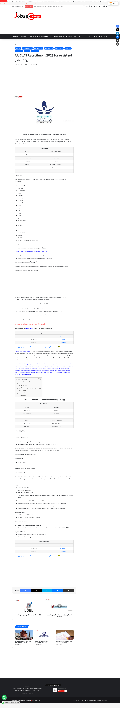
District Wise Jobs (46, 36)
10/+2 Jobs (22, 45)
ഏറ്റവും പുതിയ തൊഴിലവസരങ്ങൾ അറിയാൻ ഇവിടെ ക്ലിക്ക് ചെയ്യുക (37, 347)
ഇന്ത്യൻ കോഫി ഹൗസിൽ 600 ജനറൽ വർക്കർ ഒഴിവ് (23, 642)
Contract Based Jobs (27, 48)
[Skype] (47, 590)
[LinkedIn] (117, 33)
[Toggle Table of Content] (39, 379)
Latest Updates (58, 36)
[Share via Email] (68, 590)
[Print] (117, 44)
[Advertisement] (76, 21)
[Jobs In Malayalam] (27, 16)
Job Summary (22, 383)
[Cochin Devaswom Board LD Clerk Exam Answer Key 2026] (65, 635)
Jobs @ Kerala (19, 51)
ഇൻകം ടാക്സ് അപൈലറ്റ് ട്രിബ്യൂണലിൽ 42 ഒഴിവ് (41, 642)
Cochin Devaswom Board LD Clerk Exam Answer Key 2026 (33, 1)
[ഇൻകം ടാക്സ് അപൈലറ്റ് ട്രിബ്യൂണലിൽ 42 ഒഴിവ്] (44, 635)
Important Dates (22, 393)
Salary (20, 387)
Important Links (22, 395)
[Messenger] (57, 590)
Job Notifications (33, 36)
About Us (68, 36)
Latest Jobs (23, 36)
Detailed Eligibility (23, 385)
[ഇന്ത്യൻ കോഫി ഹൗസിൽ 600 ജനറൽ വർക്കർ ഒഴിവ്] (24, 635)
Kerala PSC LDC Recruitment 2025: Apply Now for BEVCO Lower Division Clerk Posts (53, 6)
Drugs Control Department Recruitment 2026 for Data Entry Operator (66, 1)
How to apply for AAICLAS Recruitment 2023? (29, 392)
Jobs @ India (68, 48)
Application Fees (22, 390)
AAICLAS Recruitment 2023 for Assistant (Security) (28, 382)
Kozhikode (26, 51)
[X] (36, 590)
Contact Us (77, 36)
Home (16, 36)
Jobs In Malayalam (36, 700)
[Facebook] (25, 590)
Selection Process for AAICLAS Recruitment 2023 (30, 389)
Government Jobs (49, 48)
